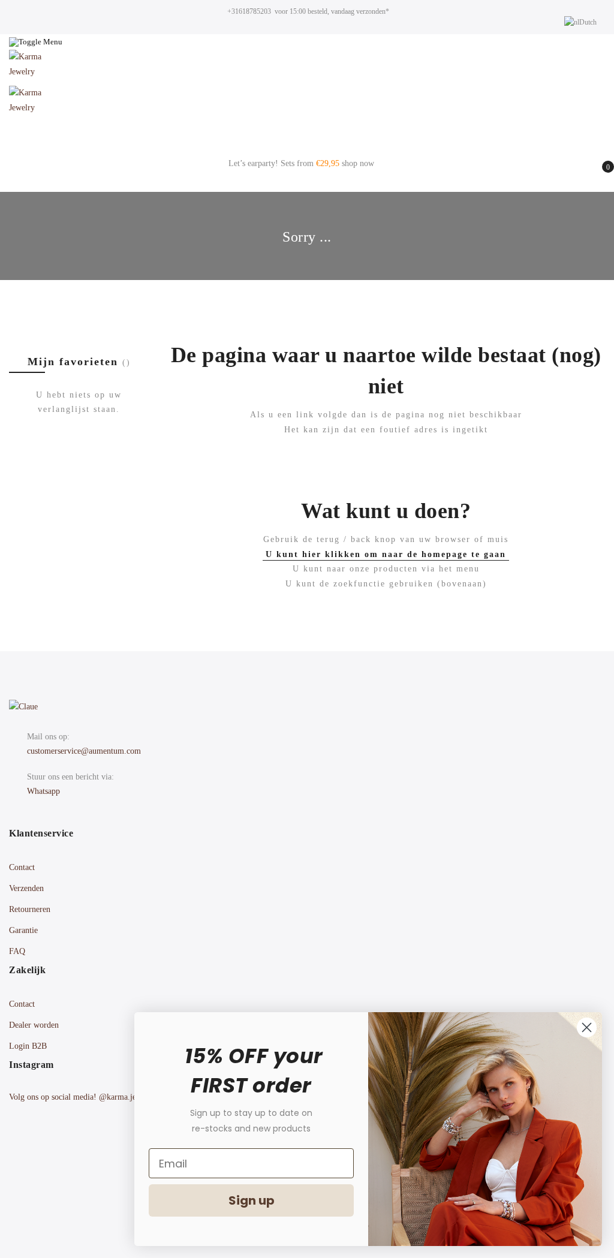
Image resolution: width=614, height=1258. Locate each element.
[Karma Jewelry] (307, 68)
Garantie (23, 930)
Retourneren (29, 909)
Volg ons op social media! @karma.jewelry (82, 1097)
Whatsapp (43, 791)
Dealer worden (34, 1025)
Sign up (251, 1200)
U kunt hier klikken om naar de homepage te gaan (386, 554)
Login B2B (28, 1046)
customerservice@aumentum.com (84, 751)
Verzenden (26, 888)
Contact (22, 867)
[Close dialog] (586, 1027)
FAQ (17, 951)
